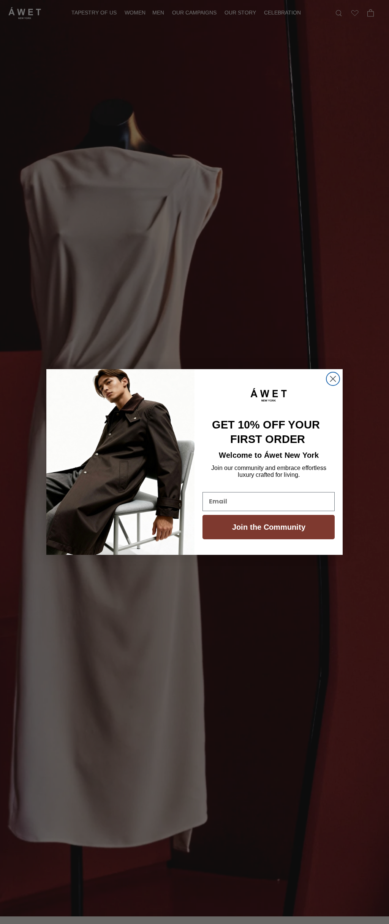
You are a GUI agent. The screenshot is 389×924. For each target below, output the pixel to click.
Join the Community (268, 527)
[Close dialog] (333, 379)
